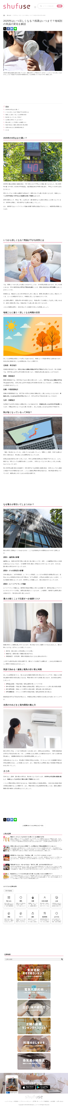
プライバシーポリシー (25, 1101)
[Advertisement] (32, 89)
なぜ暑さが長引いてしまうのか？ (14, 119)
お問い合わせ (60, 1101)
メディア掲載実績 (44, 1101)
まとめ (7, 130)
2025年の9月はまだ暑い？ (12, 109)
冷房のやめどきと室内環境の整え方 (14, 127)
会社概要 (53, 1101)
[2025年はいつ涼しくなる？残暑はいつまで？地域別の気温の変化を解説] (11, 28)
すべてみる (9, 890)
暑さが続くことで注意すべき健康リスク (15, 122)
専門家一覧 (35, 1101)
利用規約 (16, 1101)
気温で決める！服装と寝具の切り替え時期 (16, 125)
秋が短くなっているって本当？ (13, 117)
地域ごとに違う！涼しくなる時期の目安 (15, 114)
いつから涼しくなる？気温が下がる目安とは (17, 112)
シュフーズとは (8, 1101)
